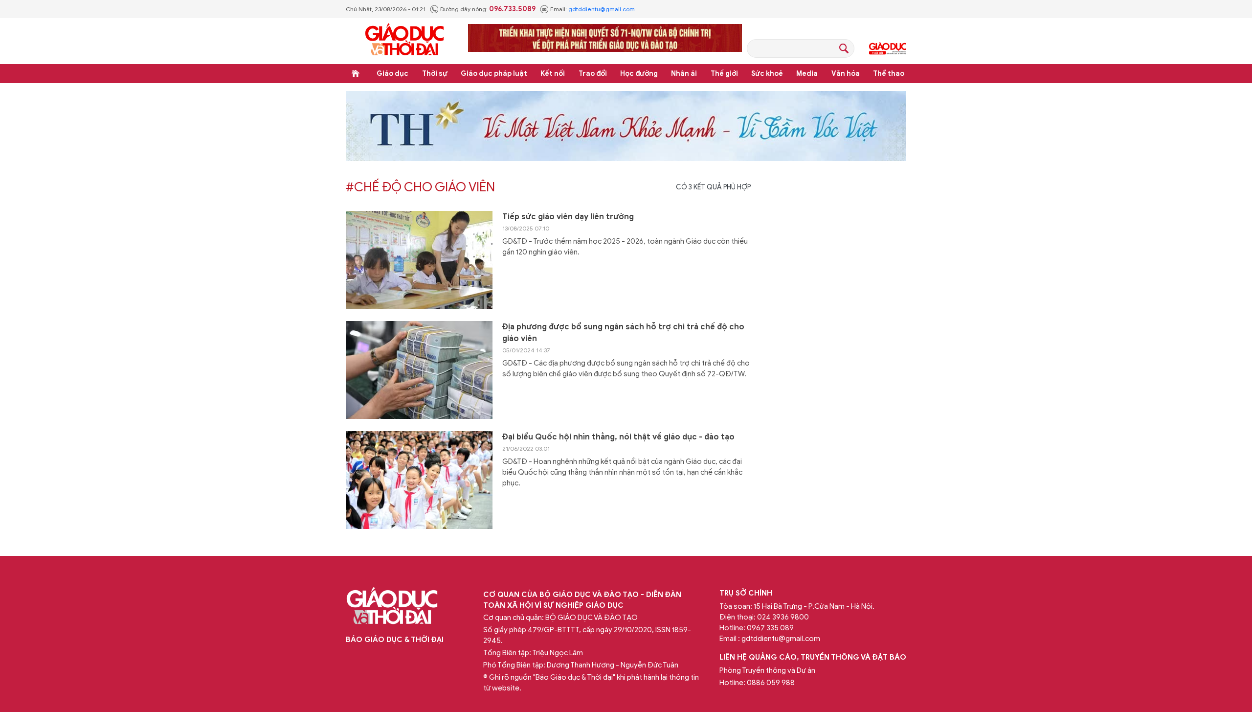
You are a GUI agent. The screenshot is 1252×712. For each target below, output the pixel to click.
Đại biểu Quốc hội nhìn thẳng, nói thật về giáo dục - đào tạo (618, 437)
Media (807, 73)
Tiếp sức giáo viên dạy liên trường (568, 217)
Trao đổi (593, 73)
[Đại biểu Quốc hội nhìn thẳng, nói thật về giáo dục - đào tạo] (419, 480)
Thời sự (434, 73)
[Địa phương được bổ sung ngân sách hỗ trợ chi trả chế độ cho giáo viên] (419, 370)
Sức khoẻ (767, 73)
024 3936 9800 (783, 617)
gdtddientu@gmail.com (601, 9)
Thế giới (724, 73)
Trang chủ (355, 73)
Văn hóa (845, 73)
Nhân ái (684, 73)
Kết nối (552, 73)
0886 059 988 (771, 682)
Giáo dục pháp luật (494, 73)
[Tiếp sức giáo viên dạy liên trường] (419, 260)
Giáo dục (392, 73)
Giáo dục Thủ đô (887, 48)
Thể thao (888, 73)
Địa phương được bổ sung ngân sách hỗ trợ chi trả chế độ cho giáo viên (623, 333)
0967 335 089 (770, 627)
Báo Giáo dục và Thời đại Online (404, 41)
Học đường (639, 73)
